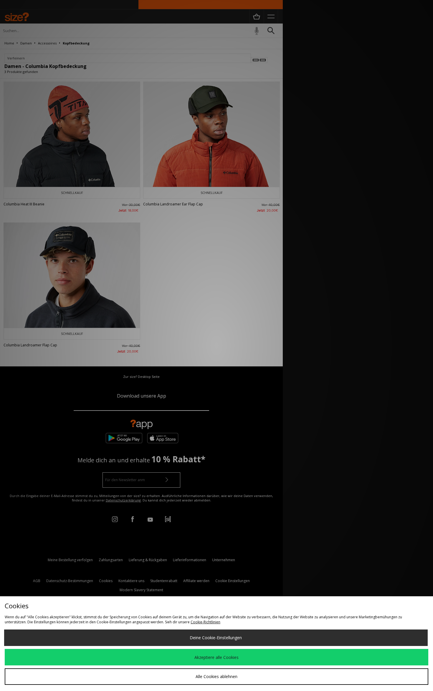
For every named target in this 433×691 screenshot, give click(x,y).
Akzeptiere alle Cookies (216, 657)
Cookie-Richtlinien (205, 621)
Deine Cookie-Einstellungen (216, 637)
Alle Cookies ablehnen (216, 676)
